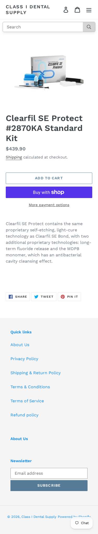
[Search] (89, 27)
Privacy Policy (24, 358)
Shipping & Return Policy (35, 372)
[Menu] (89, 9)
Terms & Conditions (30, 386)
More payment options (49, 205)
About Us (19, 344)
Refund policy (24, 414)
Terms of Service (27, 400)
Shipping (14, 157)
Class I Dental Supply (28, 9)
